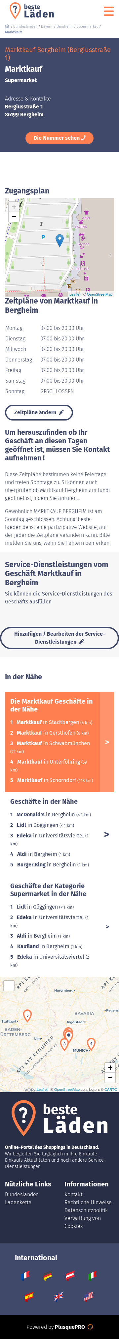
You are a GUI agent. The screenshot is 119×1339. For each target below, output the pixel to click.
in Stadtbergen (48, 722)
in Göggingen (38, 825)
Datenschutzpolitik (86, 1210)
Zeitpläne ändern (36, 412)
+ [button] (14, 207)
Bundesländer (21, 1194)
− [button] (14, 217)
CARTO (110, 1089)
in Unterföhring (49, 762)
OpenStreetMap (99, 294)
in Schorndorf (47, 780)
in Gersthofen (47, 733)
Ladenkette (18, 1202)
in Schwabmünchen (53, 743)
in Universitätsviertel (51, 835)
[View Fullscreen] (9, 986)
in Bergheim (46, 814)
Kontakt (73, 1194)
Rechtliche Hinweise (88, 1202)
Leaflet (74, 294)
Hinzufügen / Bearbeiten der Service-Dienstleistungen (59, 638)
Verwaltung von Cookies (82, 1222)
